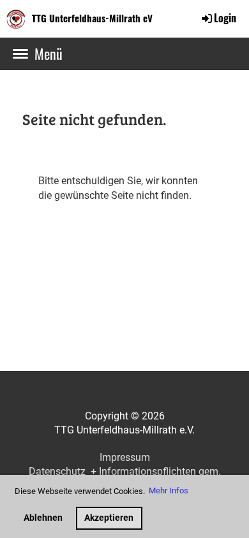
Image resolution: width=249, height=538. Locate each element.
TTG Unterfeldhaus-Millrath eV (92, 18)
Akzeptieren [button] (108, 518)
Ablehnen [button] (43, 518)
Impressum (125, 457)
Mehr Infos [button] (168, 490)
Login (225, 17)
